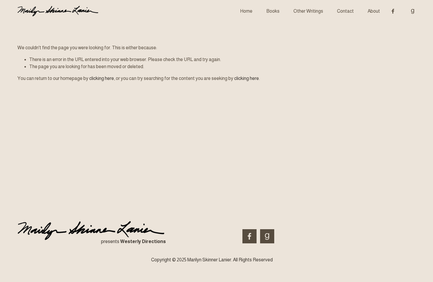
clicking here (101, 78)
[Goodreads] (413, 11)
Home (246, 11)
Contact (345, 11)
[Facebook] (393, 11)
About (374, 11)
